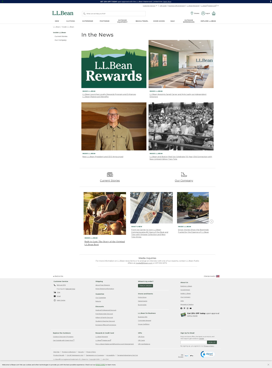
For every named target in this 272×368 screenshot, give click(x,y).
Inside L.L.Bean (186, 293)
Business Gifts (142, 317)
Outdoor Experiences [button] (188, 21)
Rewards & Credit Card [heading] (105, 333)
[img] (211, 221)
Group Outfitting (143, 324)
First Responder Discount (104, 314)
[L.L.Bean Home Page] (63, 13)
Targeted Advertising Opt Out (127, 355)
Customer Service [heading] (61, 281)
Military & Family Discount (104, 317)
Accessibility (110, 355)
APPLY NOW (192, 316)
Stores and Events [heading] (145, 294)
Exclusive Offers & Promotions (106, 325)
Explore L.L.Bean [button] (208, 21)
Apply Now (167, 2)
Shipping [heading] (99, 281)
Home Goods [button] (159, 21)
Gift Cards (163, 6)
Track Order (145, 286)
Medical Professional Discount (106, 310)
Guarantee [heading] (100, 294)
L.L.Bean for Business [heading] (147, 313)
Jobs (182, 301)
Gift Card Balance (144, 344)
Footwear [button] (104, 21)
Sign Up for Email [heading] (187, 333)
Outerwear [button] (87, 21)
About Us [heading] (184, 282)
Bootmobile (142, 305)
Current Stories (110, 180)
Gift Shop (141, 336)
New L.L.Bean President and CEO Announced (102, 157)
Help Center (61, 300)
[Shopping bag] (214, 13)
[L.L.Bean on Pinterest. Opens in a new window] (184, 308)
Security (81, 352)
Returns (98, 301)
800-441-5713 (61, 285)
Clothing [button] (70, 21)
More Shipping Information (105, 289)
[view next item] (211, 221)
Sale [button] (173, 21)
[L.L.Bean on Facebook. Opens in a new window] (181, 308)
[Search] (84, 13)
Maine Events (142, 301)
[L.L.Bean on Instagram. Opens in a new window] (187, 308)
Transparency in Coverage (95, 355)
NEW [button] (57, 21)
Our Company (184, 180)
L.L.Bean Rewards (193, 6)
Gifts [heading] (140, 333)
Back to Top (59, 276)
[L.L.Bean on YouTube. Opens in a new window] (190, 308)
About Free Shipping (103, 285)
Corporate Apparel (144, 320)
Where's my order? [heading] (145, 281)
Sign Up (211, 342)
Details (201, 338)
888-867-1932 (70, 289)
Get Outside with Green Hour (63, 340)
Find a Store (142, 297)
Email (59, 296)
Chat (58, 292)
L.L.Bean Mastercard (103, 340)
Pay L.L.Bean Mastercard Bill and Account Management (115, 344)
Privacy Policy (209, 346)
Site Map (56, 352)
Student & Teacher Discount (105, 321)
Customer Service (149, 6)
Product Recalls (58, 355)
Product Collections (69, 352)
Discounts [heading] (100, 306)
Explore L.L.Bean (186, 286)
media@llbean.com (144, 263)
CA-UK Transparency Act (75, 355)
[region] (136, 1)
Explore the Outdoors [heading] (62, 333)
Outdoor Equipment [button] (122, 21)
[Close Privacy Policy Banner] (268, 365)
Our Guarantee (101, 297)
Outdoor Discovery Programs (63, 336)
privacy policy (100, 364)
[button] (208, 354)
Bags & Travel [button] (142, 21)
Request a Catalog (187, 304)
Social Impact (185, 290)
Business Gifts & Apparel (176, 6)
